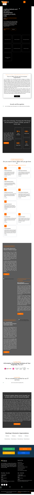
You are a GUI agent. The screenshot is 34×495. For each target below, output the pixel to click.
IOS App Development (26, 48)
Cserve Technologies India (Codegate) (22, 470)
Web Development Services (8, 39)
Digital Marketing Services (21, 465)
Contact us (13, 29)
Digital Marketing (12, 327)
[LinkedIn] (4, 485)
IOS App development (20, 464)
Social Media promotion (12, 336)
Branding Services (20, 462)
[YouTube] (6, 485)
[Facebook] (2, 485)
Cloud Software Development (17, 48)
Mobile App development (21, 463)
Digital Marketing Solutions (7, 48)
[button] (3, 368)
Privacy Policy (8, 491)
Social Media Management (8, 344)
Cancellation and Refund (9, 492)
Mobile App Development (26, 39)
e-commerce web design (12, 270)
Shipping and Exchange (13, 491)
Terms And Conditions (3, 491)
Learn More (5, 209)
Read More (17, 96)
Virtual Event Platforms (16, 39)
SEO (14, 328)
